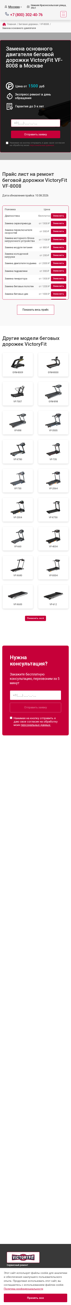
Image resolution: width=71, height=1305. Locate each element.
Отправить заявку (35, 134)
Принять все (35, 1297)
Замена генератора (16, 278)
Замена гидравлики (16, 271)
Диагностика (12, 215)
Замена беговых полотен (19, 286)
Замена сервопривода (18, 223)
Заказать (58, 216)
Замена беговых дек (16, 293)
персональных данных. (42, 145)
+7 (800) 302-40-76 (26, 14)
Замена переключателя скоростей (18, 231)
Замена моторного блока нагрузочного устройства (20, 240)
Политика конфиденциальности (23, 1288)
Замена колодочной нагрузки (16, 255)
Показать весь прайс (36, 309)
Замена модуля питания (18, 247)
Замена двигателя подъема (20, 263)
